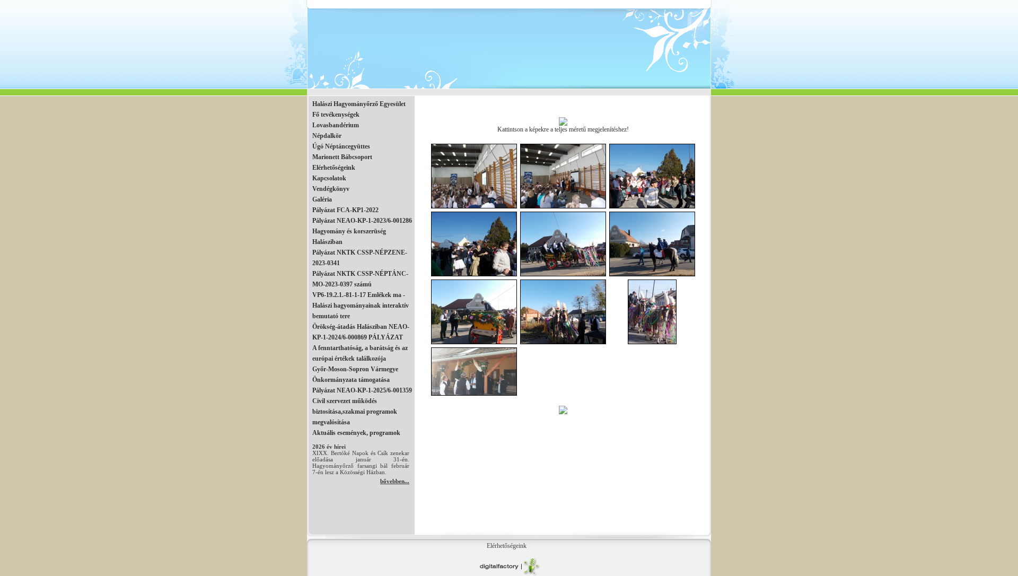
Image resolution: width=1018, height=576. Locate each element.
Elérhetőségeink (333, 167)
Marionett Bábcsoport (342, 157)
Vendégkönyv (330, 189)
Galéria (322, 199)
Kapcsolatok (329, 178)
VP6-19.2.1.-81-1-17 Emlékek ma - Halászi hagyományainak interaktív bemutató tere (360, 305)
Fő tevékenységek (335, 114)
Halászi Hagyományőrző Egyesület (359, 104)
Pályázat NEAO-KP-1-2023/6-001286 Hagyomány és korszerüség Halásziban (362, 231)
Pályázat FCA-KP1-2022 (345, 210)
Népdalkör (326, 135)
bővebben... (394, 481)
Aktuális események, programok (356, 433)
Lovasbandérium (335, 125)
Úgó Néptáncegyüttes (341, 146)
